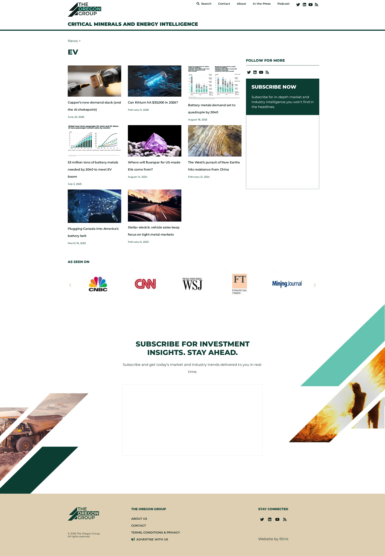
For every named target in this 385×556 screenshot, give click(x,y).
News (73, 41)
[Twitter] (298, 5)
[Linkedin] (304, 5)
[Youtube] (310, 5)
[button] (70, 285)
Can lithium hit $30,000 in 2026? (153, 102)
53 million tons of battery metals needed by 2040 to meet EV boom (93, 169)
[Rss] (316, 5)
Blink (284, 539)
